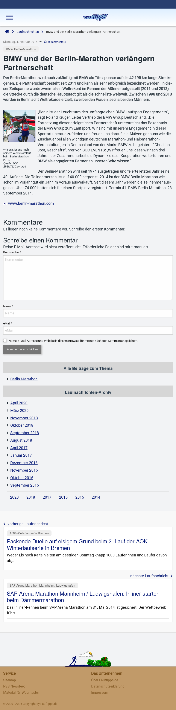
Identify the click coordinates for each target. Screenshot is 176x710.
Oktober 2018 (21, 425)
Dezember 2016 (24, 463)
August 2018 (21, 440)
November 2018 (24, 418)
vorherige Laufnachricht (28, 524)
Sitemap (9, 680)
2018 (30, 497)
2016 (63, 497)
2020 (14, 497)
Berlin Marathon (24, 379)
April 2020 (18, 403)
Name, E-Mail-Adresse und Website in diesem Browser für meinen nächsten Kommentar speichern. (73, 340)
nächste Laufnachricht (149, 576)
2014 (96, 497)
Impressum (99, 693)
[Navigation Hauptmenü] (8, 17)
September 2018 (24, 433)
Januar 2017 (21, 455)
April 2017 (18, 448)
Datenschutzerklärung (107, 686)
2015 (79, 497)
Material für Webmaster (21, 693)
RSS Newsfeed (14, 686)
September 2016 (24, 485)
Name (8, 306)
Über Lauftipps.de (104, 680)
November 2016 (24, 470)
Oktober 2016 (21, 478)
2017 (47, 497)
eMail (7, 323)
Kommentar (12, 252)
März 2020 (19, 410)
